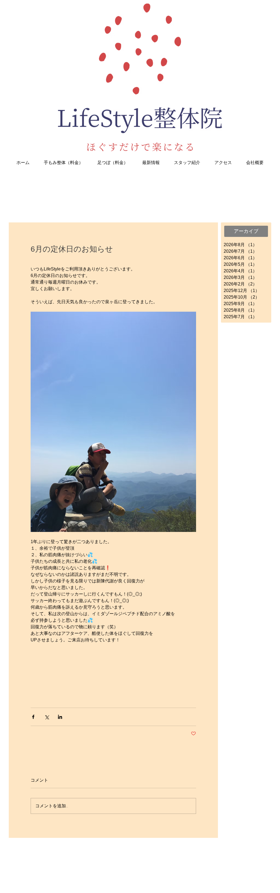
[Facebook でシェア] (33, 716)
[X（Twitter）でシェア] (46, 716)
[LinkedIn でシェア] (60, 716)
